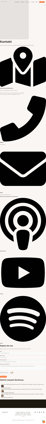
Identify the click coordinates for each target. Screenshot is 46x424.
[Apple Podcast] (41, 412)
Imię (1, 351)
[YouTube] (39, 412)
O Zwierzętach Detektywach (20, 412)
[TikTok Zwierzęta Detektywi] (37, 412)
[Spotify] (43, 412)
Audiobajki (17, 413)
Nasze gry (25, 413)
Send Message (3, 376)
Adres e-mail (2, 355)
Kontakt (23, 416)
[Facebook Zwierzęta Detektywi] (35, 412)
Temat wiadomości (3, 359)
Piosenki (21, 413)
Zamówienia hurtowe (18, 414)
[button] (42, 2)
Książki (29, 413)
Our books (24, 414)
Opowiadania (28, 412)
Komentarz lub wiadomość (5, 364)
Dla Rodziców (29, 414)
